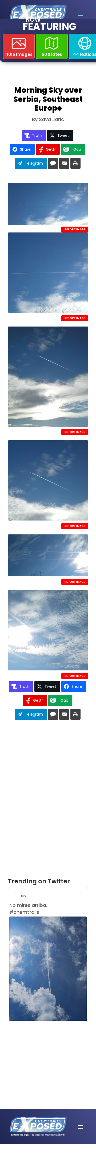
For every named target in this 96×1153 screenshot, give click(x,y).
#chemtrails (24, 912)
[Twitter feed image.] (48, 972)
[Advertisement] (38, 1047)
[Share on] (53, 163)
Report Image (75, 229)
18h (24, 896)
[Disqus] (48, 801)
